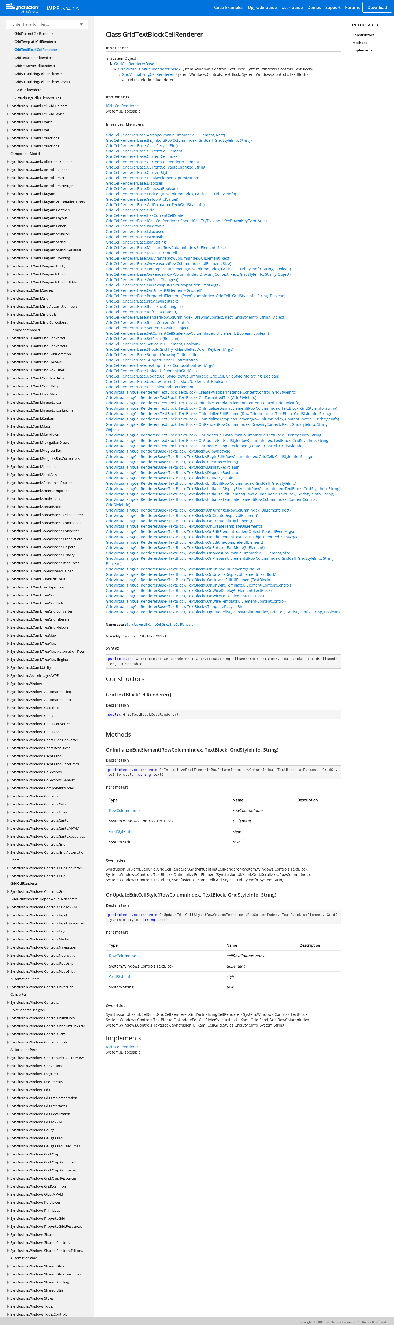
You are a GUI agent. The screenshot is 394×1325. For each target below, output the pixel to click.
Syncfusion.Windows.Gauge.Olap (36, 1138)
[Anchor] (103, 678)
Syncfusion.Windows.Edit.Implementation (43, 1097)
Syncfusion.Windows (26, 683)
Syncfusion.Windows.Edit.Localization (40, 1113)
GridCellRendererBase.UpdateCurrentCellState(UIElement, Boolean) (166, 381)
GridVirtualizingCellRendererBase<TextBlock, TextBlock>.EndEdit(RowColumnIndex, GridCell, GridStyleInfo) (201, 483)
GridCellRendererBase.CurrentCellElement (144, 151)
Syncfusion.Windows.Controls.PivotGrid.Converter (42, 990)
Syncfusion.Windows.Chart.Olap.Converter (44, 739)
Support (333, 7)
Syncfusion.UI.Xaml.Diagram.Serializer (40, 234)
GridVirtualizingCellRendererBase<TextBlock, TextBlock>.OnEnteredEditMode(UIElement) (185, 547)
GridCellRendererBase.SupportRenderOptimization (152, 360)
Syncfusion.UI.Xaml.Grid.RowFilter (37, 370)
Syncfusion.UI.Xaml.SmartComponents (41, 490)
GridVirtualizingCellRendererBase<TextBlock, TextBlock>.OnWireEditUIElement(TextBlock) (185, 595)
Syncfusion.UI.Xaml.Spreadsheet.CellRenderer (46, 514)
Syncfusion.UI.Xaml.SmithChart (35, 498)
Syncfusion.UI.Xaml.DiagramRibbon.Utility (43, 282)
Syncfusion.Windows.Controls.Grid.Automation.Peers (48, 856)
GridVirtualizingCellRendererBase (148, 69)
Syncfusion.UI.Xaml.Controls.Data (37, 177)
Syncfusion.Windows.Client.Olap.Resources (44, 764)
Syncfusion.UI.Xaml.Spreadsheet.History (42, 555)
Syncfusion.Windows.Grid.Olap (34, 1154)
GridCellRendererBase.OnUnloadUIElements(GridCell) (154, 290)
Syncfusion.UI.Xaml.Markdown (34, 434)
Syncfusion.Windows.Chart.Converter (40, 723)
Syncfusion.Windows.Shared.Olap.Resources (45, 1274)
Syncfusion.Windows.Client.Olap (36, 755)
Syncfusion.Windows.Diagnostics (36, 1073)
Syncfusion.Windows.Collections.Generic (42, 780)
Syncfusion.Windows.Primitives (35, 1210)
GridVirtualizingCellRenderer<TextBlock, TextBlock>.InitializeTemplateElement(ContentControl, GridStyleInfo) (203, 402)
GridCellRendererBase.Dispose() (134, 183)
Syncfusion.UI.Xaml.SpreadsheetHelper (41, 571)
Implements (362, 50)
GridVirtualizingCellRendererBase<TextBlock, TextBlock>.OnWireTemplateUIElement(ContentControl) (196, 601)
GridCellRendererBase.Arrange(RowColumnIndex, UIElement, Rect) (165, 134)
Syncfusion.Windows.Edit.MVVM (36, 1121)
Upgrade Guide (262, 7)
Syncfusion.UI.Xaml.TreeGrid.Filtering (39, 619)
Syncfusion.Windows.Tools (31, 1306)
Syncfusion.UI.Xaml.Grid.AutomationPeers (43, 306)
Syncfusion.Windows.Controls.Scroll (38, 1034)
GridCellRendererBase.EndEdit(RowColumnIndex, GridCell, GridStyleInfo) (171, 193)
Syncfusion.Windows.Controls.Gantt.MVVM (44, 828)
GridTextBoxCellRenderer (34, 57)
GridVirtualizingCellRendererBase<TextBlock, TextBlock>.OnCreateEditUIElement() (179, 520)
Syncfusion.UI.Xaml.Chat (29, 130)
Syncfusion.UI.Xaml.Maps (30, 426)
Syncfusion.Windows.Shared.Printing (39, 1282)
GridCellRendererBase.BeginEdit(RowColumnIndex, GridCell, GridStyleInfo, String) (179, 140)
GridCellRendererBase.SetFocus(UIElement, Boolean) (153, 343)
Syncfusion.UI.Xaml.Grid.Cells (33, 314)
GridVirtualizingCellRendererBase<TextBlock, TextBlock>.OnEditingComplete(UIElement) (184, 542)
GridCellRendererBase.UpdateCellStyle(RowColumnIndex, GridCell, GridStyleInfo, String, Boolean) (192, 376)
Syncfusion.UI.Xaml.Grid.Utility (34, 386)
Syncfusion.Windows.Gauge (32, 1130)
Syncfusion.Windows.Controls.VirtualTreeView (47, 1057)
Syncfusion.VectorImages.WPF (34, 675)
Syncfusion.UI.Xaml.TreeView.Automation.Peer (47, 651)
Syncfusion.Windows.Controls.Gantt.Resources (47, 836)
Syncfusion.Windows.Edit (30, 1089)
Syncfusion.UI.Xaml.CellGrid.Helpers (38, 105)
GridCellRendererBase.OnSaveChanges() (142, 279)
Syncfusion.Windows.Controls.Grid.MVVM (43, 907)
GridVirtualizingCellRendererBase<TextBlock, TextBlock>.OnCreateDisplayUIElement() (182, 515)
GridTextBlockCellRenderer (35, 49)
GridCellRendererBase (134, 63)
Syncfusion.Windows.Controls (34, 796)
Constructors (363, 34)
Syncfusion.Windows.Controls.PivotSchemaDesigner (34, 1006)
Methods (359, 42)
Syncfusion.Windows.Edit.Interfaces (38, 1105)
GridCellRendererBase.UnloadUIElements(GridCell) (151, 370)
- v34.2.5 (70, 9)
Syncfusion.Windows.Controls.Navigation (43, 947)
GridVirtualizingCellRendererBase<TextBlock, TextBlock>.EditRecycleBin (169, 477)
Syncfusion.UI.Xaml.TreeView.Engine (39, 659)
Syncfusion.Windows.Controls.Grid (37, 844)
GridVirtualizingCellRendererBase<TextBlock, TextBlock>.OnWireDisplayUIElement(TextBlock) (189, 590)
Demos (314, 7)
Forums (352, 7)
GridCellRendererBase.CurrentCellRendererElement (152, 161)
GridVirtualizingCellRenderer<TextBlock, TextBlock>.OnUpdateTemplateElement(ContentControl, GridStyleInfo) (204, 445)
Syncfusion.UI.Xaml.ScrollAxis (33, 474)
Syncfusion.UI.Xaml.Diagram (32, 193)
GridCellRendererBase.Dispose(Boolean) (142, 188)
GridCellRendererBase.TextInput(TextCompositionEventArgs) (160, 365)
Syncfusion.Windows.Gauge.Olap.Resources (45, 1146)
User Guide (292, 7)
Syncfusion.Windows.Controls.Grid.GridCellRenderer (38, 880)
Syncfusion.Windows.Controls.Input (39, 915)
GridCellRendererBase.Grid (130, 209)
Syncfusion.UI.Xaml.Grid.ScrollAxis (37, 378)
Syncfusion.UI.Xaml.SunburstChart (37, 579)
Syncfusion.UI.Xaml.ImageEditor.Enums (41, 410)
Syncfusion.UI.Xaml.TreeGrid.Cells (37, 603)
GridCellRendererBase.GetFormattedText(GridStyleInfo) (155, 204)
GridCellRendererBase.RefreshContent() (141, 311)
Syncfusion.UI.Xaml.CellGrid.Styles (37, 113)
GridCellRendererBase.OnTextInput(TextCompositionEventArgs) (163, 285)
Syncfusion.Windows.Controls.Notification (44, 955)
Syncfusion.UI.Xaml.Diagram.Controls (40, 209)
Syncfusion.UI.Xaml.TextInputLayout (39, 587)
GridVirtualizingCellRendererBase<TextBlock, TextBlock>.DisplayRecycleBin (173, 467)
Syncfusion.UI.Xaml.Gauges (32, 290)
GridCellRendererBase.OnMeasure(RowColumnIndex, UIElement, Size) (168, 263)
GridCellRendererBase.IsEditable (135, 226)
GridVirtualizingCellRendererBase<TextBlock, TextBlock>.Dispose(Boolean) (172, 472)
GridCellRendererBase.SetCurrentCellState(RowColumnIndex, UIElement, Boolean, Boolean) (187, 333)
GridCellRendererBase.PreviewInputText (142, 301)
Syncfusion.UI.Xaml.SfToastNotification (41, 482)
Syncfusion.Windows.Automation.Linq (40, 691)
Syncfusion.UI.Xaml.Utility (30, 667)
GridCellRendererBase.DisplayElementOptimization (152, 177)
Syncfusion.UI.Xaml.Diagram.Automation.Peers (47, 201)
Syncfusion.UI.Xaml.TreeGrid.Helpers (39, 627)
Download (377, 7)
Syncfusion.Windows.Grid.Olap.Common (42, 1162)
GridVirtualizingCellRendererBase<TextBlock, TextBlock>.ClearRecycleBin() (172, 461)
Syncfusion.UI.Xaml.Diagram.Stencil (38, 242)
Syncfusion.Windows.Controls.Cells (38, 804)
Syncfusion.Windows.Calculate (34, 707)
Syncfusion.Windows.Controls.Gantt (39, 820)
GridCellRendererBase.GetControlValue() (142, 199)
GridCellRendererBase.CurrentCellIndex (141, 156)
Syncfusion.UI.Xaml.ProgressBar (35, 450)
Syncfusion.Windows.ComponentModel (42, 788)
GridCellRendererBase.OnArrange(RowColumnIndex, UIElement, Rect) (168, 258)
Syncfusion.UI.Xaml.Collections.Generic (41, 161)
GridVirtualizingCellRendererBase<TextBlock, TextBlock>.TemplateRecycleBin (174, 606)
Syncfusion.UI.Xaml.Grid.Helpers (36, 362)
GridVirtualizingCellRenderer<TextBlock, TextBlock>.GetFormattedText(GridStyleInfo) (181, 397)
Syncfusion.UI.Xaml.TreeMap (33, 635)
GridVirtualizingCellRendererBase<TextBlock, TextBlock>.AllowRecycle (168, 451)
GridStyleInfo (120, 831)
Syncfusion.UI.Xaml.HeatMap (33, 394)
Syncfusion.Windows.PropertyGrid (37, 1218)
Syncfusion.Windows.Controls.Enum (39, 812)
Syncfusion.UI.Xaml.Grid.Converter (37, 337)
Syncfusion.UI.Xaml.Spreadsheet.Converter (44, 530)
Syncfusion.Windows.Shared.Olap (37, 1266)
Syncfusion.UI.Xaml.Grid (29, 298)
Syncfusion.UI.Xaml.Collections (34, 138)
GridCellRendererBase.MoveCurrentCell (141, 252)
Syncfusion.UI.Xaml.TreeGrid (32, 595)
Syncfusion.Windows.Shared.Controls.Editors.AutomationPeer (46, 1254)
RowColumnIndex (124, 810)
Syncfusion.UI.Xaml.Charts (31, 122)
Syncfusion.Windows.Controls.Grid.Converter (46, 867)
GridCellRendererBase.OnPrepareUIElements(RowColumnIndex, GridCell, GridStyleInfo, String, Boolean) (198, 268)
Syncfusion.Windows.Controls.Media (39, 939)
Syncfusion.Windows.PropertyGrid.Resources (46, 1226)
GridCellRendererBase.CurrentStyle (137, 172)
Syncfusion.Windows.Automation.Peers (41, 699)
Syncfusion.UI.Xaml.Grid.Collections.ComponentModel (39, 326)
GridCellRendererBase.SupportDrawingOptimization (153, 354)
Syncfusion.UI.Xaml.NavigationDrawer (40, 442)
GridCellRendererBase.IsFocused (135, 231)
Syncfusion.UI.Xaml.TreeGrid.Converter (41, 611)
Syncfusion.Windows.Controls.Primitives (42, 1018)
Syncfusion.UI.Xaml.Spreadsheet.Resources (44, 563)
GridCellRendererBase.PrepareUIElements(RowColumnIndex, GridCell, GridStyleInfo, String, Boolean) (195, 295)
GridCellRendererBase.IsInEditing (136, 242)
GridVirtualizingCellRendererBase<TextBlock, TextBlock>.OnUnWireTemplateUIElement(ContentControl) (198, 585)
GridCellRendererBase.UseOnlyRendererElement (150, 386)
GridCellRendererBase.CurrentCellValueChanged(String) (156, 167)
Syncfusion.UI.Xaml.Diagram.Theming (40, 258)
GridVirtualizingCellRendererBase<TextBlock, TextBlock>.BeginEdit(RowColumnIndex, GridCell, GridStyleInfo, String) (209, 456)
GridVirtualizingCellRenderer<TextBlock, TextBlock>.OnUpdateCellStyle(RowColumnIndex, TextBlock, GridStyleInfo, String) (214, 435)
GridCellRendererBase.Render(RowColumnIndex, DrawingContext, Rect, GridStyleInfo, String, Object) (195, 317)
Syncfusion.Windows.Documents (36, 1081)
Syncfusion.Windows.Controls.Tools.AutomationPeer (39, 1046)
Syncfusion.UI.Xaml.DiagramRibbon (38, 274)
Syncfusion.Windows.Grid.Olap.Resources (43, 1178)
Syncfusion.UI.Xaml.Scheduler (34, 466)
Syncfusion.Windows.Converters (36, 1065)
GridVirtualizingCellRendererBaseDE (42, 81)
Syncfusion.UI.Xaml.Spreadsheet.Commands (45, 522)
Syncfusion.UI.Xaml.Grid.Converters (38, 346)
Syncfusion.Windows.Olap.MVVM (36, 1194)
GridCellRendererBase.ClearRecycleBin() (142, 145)
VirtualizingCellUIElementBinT (37, 97)
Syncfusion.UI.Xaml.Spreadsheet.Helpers (42, 546)
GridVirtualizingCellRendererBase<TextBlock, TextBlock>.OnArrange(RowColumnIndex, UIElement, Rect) (198, 510)
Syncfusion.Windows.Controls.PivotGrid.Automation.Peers (42, 975)
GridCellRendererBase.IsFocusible (136, 236)
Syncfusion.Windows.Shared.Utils (36, 1290)
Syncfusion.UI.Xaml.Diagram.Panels (38, 225)
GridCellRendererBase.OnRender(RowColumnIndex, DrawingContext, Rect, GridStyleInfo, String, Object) (198, 274)
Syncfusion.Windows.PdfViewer (35, 1202)
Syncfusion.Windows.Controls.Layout (40, 931)
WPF (53, 8)
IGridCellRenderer (28, 89)
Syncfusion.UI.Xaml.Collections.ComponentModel (35, 150)
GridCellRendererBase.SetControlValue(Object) (147, 327)
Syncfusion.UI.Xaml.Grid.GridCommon (40, 354)
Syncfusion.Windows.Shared (32, 1234)
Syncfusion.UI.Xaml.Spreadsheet (36, 506)
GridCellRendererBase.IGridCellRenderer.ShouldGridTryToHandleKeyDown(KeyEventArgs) (186, 220)
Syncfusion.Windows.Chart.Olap (35, 731)
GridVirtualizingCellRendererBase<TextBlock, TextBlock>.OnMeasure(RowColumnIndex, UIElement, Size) (198, 552)
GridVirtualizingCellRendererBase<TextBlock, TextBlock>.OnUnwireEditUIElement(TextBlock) (188, 579)
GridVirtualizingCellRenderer (147, 74)
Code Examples (228, 7)
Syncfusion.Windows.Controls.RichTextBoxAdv (47, 1026)
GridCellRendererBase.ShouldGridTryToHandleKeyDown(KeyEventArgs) (169, 349)
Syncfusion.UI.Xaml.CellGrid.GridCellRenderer (161, 624)
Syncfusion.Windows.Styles (32, 1298)
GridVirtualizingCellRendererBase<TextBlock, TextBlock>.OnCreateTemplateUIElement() (184, 526)
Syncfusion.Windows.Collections (36, 772)
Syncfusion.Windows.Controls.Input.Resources (47, 923)
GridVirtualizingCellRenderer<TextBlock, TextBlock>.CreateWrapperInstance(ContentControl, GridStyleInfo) (201, 392)
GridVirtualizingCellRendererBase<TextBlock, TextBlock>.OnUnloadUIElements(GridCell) (184, 569)
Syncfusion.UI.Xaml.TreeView (33, 643)
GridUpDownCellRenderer (34, 65)
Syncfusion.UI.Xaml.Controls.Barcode (39, 169)
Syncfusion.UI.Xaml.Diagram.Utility (37, 266)
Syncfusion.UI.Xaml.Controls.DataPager (41, 185)
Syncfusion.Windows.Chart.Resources (40, 747)
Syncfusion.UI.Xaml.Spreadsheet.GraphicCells (46, 538)
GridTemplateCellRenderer (35, 41)
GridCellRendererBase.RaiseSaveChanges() (144, 306)
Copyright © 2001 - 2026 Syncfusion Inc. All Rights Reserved (342, 1322)
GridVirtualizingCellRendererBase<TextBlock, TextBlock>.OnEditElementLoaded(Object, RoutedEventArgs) (200, 531)
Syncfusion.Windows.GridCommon (38, 1186)
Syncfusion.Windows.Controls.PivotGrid (42, 963)
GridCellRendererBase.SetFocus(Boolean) (142, 338)
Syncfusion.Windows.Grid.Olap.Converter (43, 1170)
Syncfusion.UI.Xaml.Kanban (32, 418)
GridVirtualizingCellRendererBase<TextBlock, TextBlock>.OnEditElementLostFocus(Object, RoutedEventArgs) (202, 536)
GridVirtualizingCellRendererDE (39, 73)
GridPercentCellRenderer (34, 33)
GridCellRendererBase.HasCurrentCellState (144, 215)
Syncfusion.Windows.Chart (31, 715)
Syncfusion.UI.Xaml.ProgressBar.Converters (45, 458)
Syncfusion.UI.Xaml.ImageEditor (35, 402)
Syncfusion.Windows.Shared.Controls (40, 1242)
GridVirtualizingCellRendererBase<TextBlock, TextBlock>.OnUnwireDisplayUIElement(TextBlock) (191, 574)
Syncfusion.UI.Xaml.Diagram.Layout (38, 217)
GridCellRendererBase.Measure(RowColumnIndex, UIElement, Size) (166, 247)
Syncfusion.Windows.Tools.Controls (38, 1314)
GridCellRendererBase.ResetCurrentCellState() (147, 322)
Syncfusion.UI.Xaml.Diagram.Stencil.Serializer (45, 250)
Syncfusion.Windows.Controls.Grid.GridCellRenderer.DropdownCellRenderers (43, 895)
